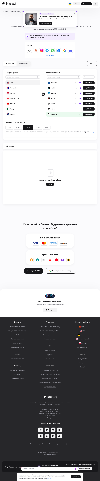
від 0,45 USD (89, 98)
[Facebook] (47, 430)
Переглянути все (82, 347)
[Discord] (59, 436)
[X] (40, 436)
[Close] (74, 13)
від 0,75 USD (89, 93)
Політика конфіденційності (38, 444)
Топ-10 (91, 63)
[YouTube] (53, 430)
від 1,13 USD (88, 109)
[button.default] (75, 468)
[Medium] (47, 436)
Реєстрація (86, 4)
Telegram (51, 310)
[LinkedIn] (59, 430)
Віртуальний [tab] (9, 63)
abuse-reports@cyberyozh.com (80, 468)
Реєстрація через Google (62, 271)
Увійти (77, 4)
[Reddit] (53, 436)
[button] (22, 82)
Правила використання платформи (59, 444)
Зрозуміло (76, 477)
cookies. (49, 478)
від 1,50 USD (88, 88)
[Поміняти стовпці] (43, 94)
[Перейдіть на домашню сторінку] (9, 3)
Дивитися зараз (46, 23)
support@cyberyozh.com (50, 423)
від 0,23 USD (88, 82)
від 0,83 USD (88, 103)
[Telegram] (40, 430)
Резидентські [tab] (23, 63)
